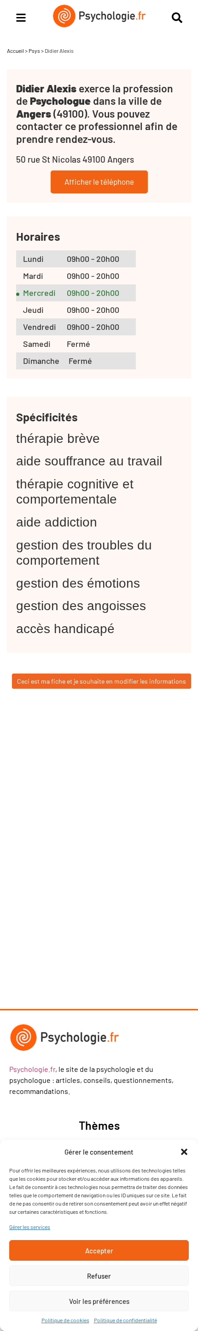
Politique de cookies (65, 1320)
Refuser (99, 1276)
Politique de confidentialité (125, 1320)
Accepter (99, 1250)
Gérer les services (29, 1226)
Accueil (15, 50)
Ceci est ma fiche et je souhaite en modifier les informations (101, 681)
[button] (184, 1151)
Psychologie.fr (32, 1069)
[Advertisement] (90, 859)
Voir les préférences (99, 1301)
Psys (34, 50)
